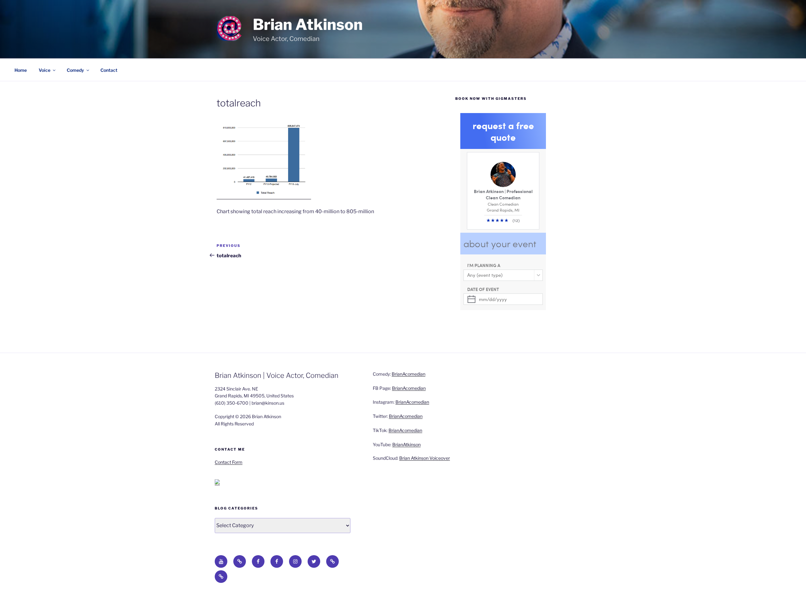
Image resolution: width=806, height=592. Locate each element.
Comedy (75, 70)
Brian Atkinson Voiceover (424, 458)
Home (20, 70)
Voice (44, 70)
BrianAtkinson (406, 444)
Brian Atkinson (308, 24)
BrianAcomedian (408, 374)
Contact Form (228, 462)
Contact (108, 70)
